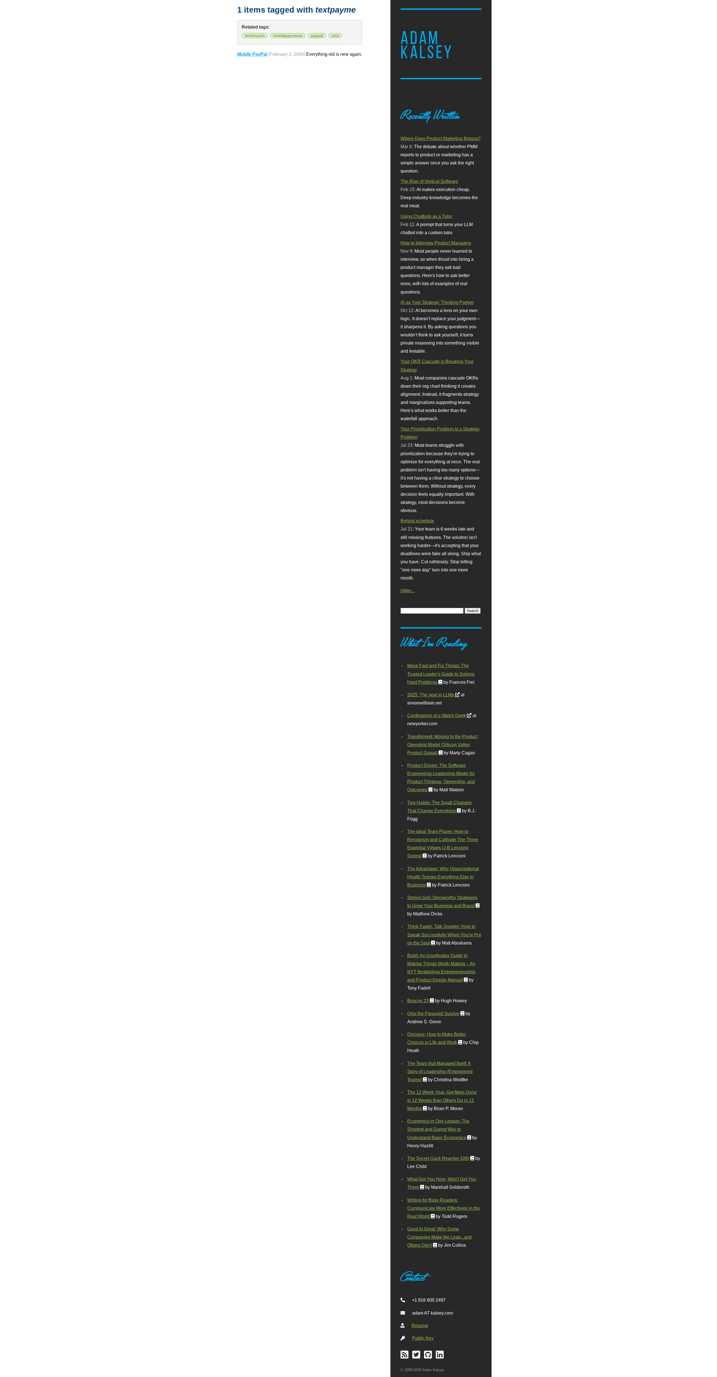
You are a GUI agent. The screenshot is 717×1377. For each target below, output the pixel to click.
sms (335, 35)
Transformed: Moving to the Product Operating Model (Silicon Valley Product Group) (442, 744)
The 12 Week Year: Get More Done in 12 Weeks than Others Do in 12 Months (442, 1100)
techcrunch (255, 35)
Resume (419, 1325)
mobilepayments (287, 35)
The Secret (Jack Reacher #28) (438, 1158)
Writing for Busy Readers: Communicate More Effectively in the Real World (443, 1208)
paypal (317, 35)
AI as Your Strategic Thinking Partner (437, 302)
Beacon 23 (418, 1000)
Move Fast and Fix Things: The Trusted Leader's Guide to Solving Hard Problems (440, 673)
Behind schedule (417, 520)
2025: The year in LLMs (430, 694)
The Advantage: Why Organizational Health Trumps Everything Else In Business (443, 876)
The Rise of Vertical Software (429, 181)
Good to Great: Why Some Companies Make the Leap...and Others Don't (439, 1237)
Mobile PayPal (252, 54)
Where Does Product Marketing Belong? (441, 138)
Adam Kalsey (427, 45)
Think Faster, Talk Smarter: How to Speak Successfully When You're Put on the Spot (444, 934)
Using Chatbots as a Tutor (426, 216)
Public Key (423, 1338)
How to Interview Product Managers (436, 242)
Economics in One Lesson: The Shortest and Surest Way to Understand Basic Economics (438, 1129)
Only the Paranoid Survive (433, 1013)
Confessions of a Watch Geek (436, 715)
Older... (408, 590)
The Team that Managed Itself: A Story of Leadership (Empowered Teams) (439, 1071)
